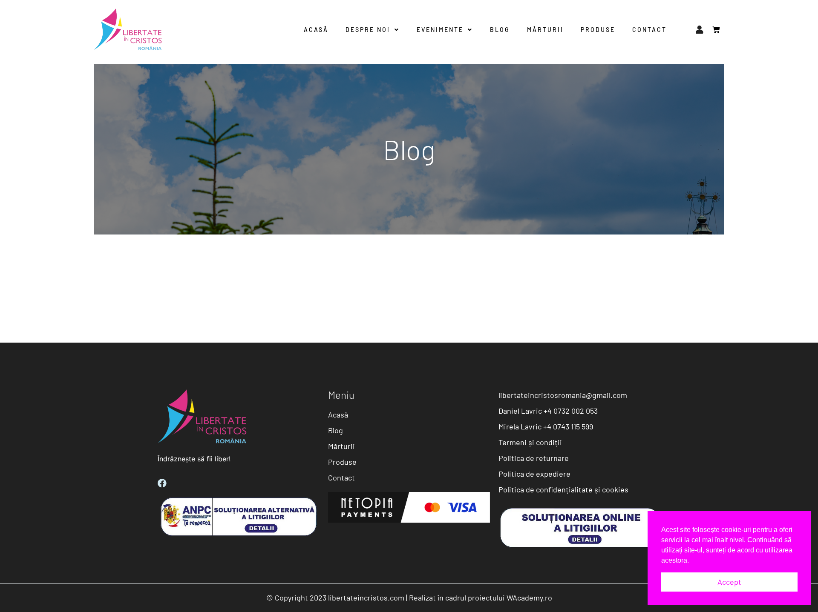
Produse (598, 29)
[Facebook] (162, 483)
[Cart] (712, 30)
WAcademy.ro (529, 597)
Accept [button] (729, 581)
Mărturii (545, 29)
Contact (649, 29)
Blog (500, 29)
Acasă (316, 29)
